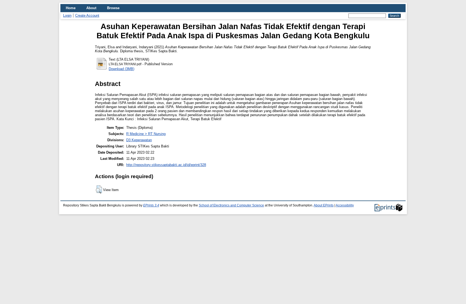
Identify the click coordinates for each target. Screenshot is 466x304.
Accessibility (345, 205)
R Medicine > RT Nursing (146, 134)
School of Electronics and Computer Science (231, 205)
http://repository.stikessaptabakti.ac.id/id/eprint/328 (166, 165)
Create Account (87, 15)
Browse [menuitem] (113, 8)
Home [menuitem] (71, 8)
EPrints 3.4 (151, 205)
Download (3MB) (121, 69)
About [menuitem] (91, 8)
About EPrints (324, 205)
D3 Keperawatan (139, 140)
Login (67, 15)
